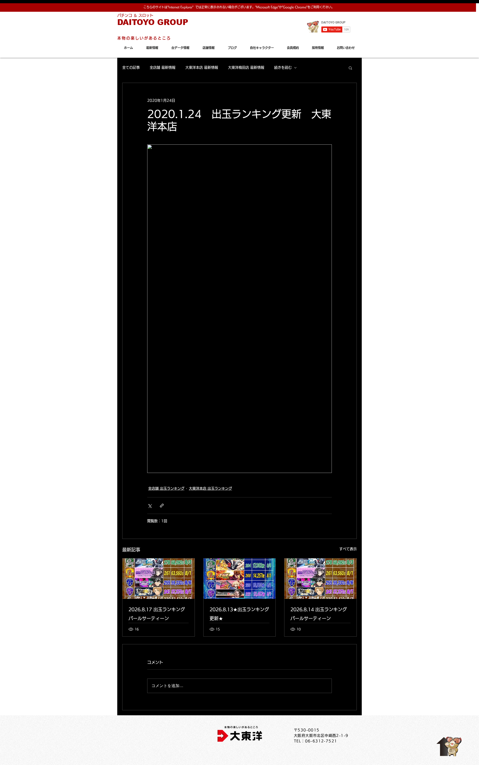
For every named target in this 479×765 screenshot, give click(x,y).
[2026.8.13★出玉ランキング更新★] (240, 578)
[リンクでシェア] (161, 505)
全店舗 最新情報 (162, 67)
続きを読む (283, 67)
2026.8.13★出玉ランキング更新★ (239, 614)
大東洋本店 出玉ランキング (210, 488)
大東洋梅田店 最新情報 (246, 67)
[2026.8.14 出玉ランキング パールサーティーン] (320, 578)
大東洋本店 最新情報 (201, 67)
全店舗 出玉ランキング (166, 488)
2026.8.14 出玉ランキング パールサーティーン (318, 614)
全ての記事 (131, 67)
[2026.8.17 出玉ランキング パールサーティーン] (158, 578)
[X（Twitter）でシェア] (149, 505)
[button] (350, 68)
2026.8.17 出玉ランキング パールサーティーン (156, 614)
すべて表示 (348, 549)
